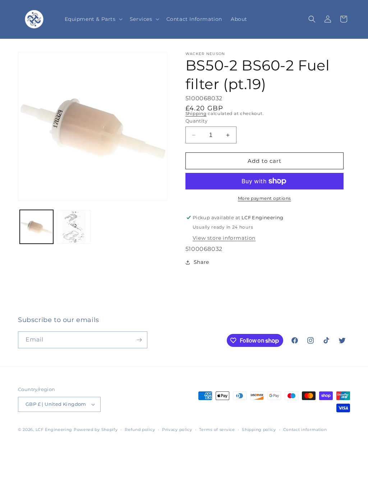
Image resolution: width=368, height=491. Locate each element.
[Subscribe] (139, 339)
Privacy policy (177, 429)
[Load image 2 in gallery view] (73, 226)
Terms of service (217, 429)
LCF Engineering (54, 429)
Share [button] (201, 262)
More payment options (264, 198)
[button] (92, 19)
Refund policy (140, 429)
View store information (224, 238)
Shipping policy (259, 429)
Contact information (305, 429)
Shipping (196, 113)
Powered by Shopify (96, 429)
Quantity (196, 121)
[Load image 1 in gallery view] (36, 226)
